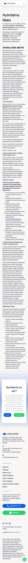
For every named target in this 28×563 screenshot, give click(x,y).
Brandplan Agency (15, 532)
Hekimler (5, 467)
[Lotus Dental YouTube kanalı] (6, 523)
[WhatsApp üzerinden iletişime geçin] (24, 559)
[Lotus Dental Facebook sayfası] (3, 523)
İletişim (4, 487)
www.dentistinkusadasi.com (13, 219)
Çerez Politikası (7, 478)
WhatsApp (19, 415)
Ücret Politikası (7, 481)
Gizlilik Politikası (7, 475)
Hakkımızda (6, 473)
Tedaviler (5, 470)
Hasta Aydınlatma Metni (10, 484)
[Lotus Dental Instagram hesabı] (10, 524)
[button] (23, 3)
